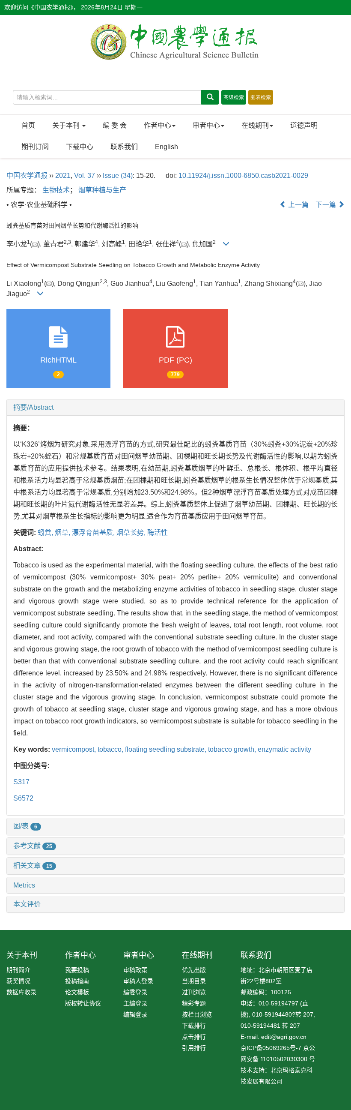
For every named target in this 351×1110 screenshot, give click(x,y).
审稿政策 (135, 969)
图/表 (25, 826)
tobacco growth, (233, 749)
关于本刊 (66, 125)
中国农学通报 (27, 175)
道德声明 (304, 125)
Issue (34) (118, 175)
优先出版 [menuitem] (194, 969)
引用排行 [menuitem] (194, 1047)
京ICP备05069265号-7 (271, 1047)
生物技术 (56, 190)
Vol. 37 (84, 175)
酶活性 (157, 532)
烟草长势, (131, 532)
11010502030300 (283, 1059)
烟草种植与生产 (102, 190)
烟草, (63, 532)
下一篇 (326, 204)
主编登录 (135, 1003)
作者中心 (157, 125)
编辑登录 (135, 1014)
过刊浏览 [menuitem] (194, 992)
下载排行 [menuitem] (194, 1025)
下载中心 (79, 146)
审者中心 (206, 125)
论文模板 (77, 992)
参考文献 (32, 845)
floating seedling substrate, (166, 749)
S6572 (23, 798)
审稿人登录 (138, 981)
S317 (21, 782)
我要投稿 (77, 969)
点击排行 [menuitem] (194, 1036)
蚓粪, (46, 532)
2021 (63, 175)
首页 (28, 125)
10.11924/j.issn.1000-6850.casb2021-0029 (243, 175)
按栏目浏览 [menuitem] (197, 1014)
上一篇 (297, 204)
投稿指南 (77, 981)
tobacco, (111, 749)
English (166, 146)
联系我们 (124, 146)
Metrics (24, 885)
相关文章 (32, 865)
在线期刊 (255, 125)
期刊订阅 (35, 146)
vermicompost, (75, 749)
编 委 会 (115, 125)
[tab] (175, 407)
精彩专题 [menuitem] (194, 1003)
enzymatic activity (284, 749)
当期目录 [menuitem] (194, 981)
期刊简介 (18, 969)
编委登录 (135, 992)
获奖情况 (18, 981)
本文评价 (27, 904)
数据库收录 (21, 992)
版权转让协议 (83, 1003)
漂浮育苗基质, (94, 532)
